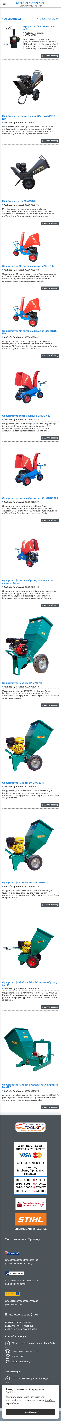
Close (30, 734)
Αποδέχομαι (30, 1412)
